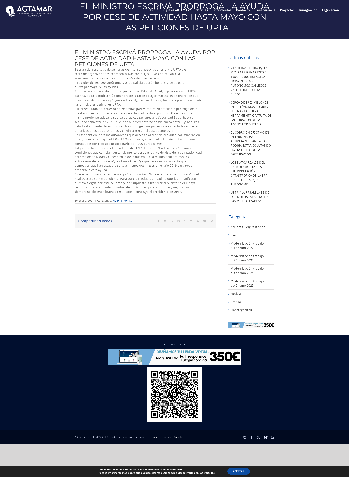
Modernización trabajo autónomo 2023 (247, 258)
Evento (236, 235)
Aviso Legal (180, 436)
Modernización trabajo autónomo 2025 (247, 283)
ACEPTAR (238, 471)
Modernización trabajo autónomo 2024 (247, 271)
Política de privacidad (159, 436)
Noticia (117, 200)
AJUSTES (210, 473)
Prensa (127, 200)
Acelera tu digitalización (248, 227)
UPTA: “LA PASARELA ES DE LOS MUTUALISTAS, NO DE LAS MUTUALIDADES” (250, 196)
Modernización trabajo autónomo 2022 (247, 245)
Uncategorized (241, 310)
